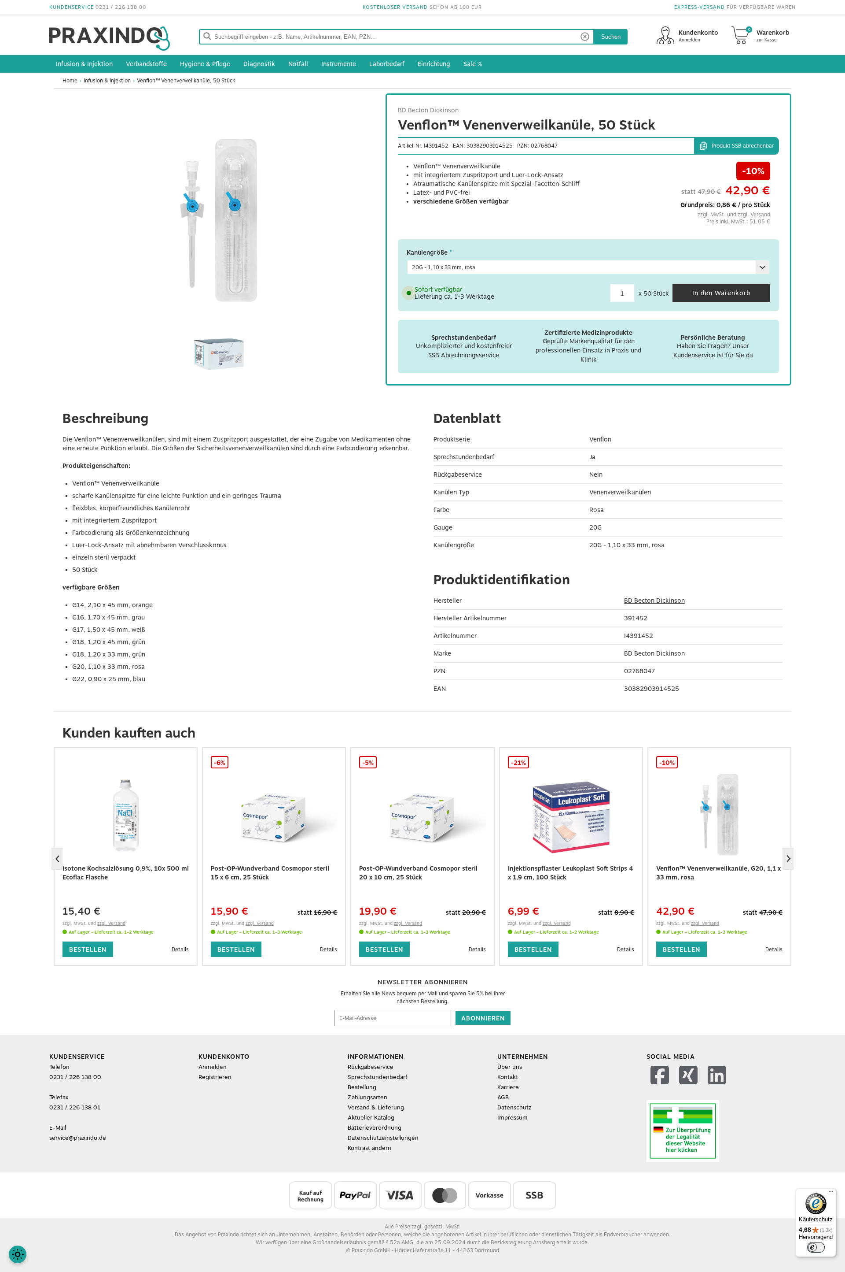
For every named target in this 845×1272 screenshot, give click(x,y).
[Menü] (831, 1193)
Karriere (508, 1087)
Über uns (509, 1067)
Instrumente (338, 63)
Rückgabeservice (370, 1067)
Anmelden (212, 1067)
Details (180, 949)
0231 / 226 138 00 (121, 7)
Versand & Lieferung (376, 1107)
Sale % (472, 63)
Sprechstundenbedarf (378, 1077)
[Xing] (689, 1086)
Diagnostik (259, 63)
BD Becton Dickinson (428, 110)
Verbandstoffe (146, 63)
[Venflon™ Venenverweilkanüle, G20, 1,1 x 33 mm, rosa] (719, 815)
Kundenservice (694, 355)
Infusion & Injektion (84, 63)
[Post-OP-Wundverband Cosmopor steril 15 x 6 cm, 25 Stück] (274, 815)
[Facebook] (661, 1086)
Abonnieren (483, 1018)
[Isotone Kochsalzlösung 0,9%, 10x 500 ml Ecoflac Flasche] (125, 815)
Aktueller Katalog (371, 1117)
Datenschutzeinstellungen (383, 1138)
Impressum (512, 1117)
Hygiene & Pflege (205, 63)
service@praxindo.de (77, 1138)
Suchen (611, 36)
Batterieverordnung (374, 1127)
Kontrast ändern (369, 1148)
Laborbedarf (386, 63)
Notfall (298, 63)
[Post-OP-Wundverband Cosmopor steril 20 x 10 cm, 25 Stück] (422, 815)
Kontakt (507, 1077)
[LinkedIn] (718, 1086)
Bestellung (362, 1087)
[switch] (816, 1247)
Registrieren (214, 1077)
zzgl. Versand (754, 214)
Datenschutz (514, 1107)
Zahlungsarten (367, 1097)
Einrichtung (434, 63)
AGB (503, 1097)
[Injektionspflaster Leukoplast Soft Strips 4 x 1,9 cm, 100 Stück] (571, 815)
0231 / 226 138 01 (74, 1107)
